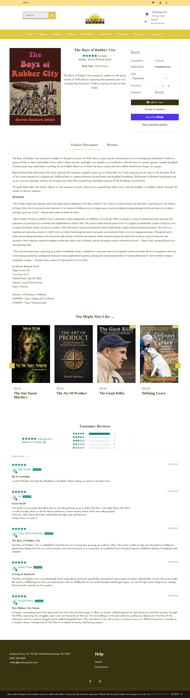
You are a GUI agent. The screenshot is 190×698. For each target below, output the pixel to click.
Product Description (84, 145)
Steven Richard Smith (27, 266)
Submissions (101, 667)
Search (98, 662)
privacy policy (160, 694)
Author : (83, 60)
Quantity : (136, 86)
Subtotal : (136, 92)
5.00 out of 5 (45, 439)
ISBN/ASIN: (137, 67)
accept (177, 694)
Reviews (112, 145)
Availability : (137, 61)
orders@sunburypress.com (24, 662)
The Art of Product (72, 393)
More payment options (154, 124)
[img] (19, 465)
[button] (90, 56)
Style (133, 74)
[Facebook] (166, 3)
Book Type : (88, 66)
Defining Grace (154, 393)
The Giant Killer (112, 393)
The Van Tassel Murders (25, 395)
